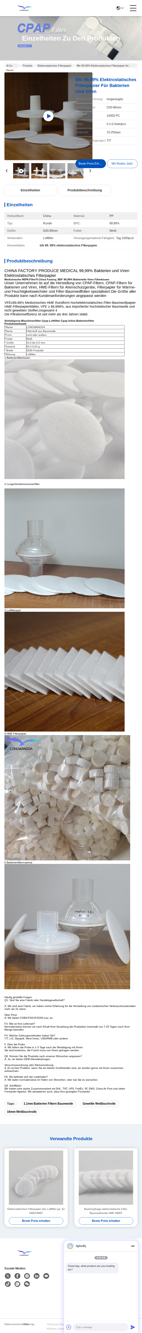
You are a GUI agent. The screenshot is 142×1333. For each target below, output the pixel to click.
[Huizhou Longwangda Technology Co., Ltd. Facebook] (17, 1276)
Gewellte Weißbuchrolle (99, 1103)
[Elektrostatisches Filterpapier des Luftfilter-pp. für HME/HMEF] (36, 1178)
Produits (27, 65)
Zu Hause (9, 66)
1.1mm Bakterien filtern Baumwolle (48, 1103)
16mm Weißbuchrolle (22, 1111)
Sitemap (29, 1324)
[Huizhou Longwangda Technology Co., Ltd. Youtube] (46, 1276)
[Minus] (133, 1246)
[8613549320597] (17, 1284)
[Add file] (68, 1327)
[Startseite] (24, 1257)
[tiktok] (7, 1284)
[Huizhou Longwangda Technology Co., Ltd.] (24, 8)
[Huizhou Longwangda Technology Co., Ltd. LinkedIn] (36, 1276)
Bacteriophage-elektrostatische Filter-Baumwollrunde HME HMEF (106, 1210)
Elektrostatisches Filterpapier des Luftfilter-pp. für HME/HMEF (36, 1210)
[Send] (133, 1327)
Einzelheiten (30, 190)
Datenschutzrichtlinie (13, 1324)
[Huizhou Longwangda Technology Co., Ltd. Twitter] (7, 1276)
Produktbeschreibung (84, 190)
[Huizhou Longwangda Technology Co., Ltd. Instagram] (27, 1276)
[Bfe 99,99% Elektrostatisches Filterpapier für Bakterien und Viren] (48, 116)
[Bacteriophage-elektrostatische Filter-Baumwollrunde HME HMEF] (106, 1178)
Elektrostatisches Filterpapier (54, 65)
